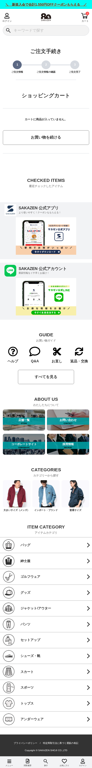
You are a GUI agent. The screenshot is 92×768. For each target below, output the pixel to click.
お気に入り (64, 765)
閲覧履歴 (27, 765)
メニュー (9, 765)
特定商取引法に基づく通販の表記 (60, 743)
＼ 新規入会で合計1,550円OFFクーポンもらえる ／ (46, 4)
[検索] (8, 30)
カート (85, 21)
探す (46, 765)
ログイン (7, 21)
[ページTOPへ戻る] (85, 757)
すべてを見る (46, 377)
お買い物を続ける (46, 137)
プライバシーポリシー (25, 743)
